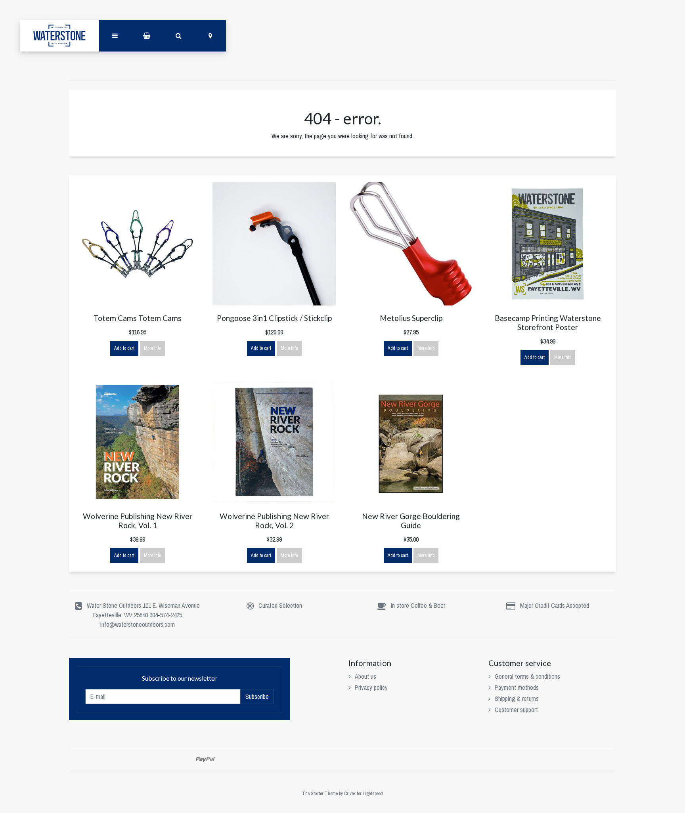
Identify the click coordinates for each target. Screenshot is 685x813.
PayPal (206, 759)
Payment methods (517, 687)
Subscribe (257, 696)
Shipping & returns (517, 698)
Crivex (350, 793)
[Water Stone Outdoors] (59, 36)
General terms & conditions (527, 676)
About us (365, 676)
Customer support (516, 709)
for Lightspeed (370, 793)
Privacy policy (371, 687)
